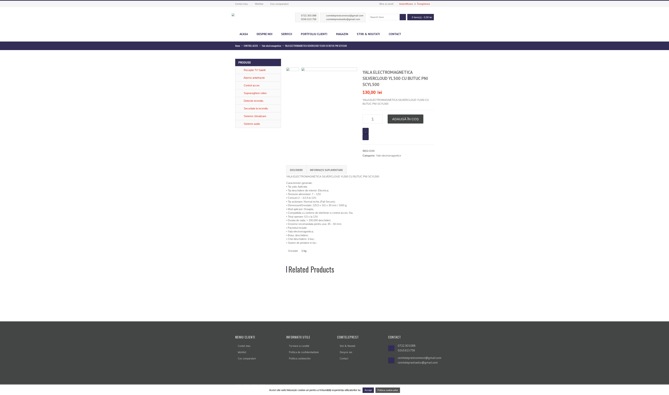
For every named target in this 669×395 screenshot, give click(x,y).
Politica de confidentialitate (304, 352)
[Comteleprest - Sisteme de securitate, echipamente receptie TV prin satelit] (233, 14)
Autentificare (406, 3)
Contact (395, 34)
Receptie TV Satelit (254, 70)
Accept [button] (368, 390)
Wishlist (242, 352)
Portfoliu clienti (314, 34)
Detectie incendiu (253, 100)
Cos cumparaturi (247, 358)
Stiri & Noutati (368, 34)
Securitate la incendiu (255, 108)
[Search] (403, 17)
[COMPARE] (366, 137)
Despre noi (264, 34)
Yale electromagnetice (271, 45)
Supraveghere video (255, 93)
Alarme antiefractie (254, 77)
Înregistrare (423, 3)
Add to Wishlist (366, 131)
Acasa (244, 34)
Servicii (286, 34)
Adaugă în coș (405, 119)
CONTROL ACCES (251, 45)
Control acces (251, 85)
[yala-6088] (329, 88)
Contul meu (244, 346)
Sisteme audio (251, 123)
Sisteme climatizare (254, 116)
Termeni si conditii (299, 346)
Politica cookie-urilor (388, 390)
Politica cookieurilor (300, 358)
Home (237, 45)
